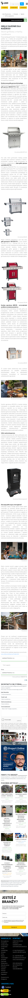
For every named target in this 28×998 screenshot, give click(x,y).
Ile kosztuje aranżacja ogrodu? (7, 844)
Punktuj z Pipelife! (21, 839)
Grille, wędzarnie (9, 16)
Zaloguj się (4, 979)
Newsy (3, 956)
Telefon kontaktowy (6, 701)
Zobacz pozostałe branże (16, 20)
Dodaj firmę (4, 943)
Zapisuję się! (14, 927)
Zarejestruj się (5, 977)
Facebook (8, 987)
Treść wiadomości (5, 706)
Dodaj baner (4, 946)
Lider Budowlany (6, 14)
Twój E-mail (4, 697)
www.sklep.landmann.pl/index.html (10, 654)
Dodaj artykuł (4, 944)
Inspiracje (3, 961)
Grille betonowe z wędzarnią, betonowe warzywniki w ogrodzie (21, 818)
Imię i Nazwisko (5, 692)
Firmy (2, 954)
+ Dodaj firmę (4, 7)
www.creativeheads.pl (18, 959)
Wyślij (4, 731)
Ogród (22, 14)
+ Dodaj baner (23, 7)
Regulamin (4, 974)
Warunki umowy (5, 965)
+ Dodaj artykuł (14, 7)
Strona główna (4, 941)
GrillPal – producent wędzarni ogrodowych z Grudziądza (7, 822)
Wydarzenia (4, 963)
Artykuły (16, 14)
